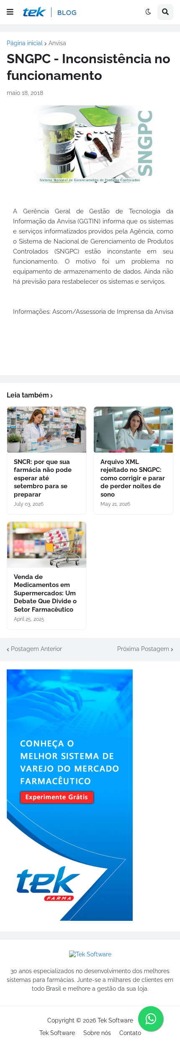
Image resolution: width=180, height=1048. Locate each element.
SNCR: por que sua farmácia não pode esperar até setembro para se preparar (43, 478)
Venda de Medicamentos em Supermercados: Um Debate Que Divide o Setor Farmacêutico (45, 593)
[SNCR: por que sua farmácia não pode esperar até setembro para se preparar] (46, 430)
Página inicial (25, 43)
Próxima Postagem (143, 649)
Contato (130, 1033)
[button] (10, 12)
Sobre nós (97, 1033)
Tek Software (115, 1020)
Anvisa (57, 43)
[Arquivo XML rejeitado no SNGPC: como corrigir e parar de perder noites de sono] (133, 430)
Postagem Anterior (36, 649)
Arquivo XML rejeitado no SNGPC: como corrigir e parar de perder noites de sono (132, 478)
